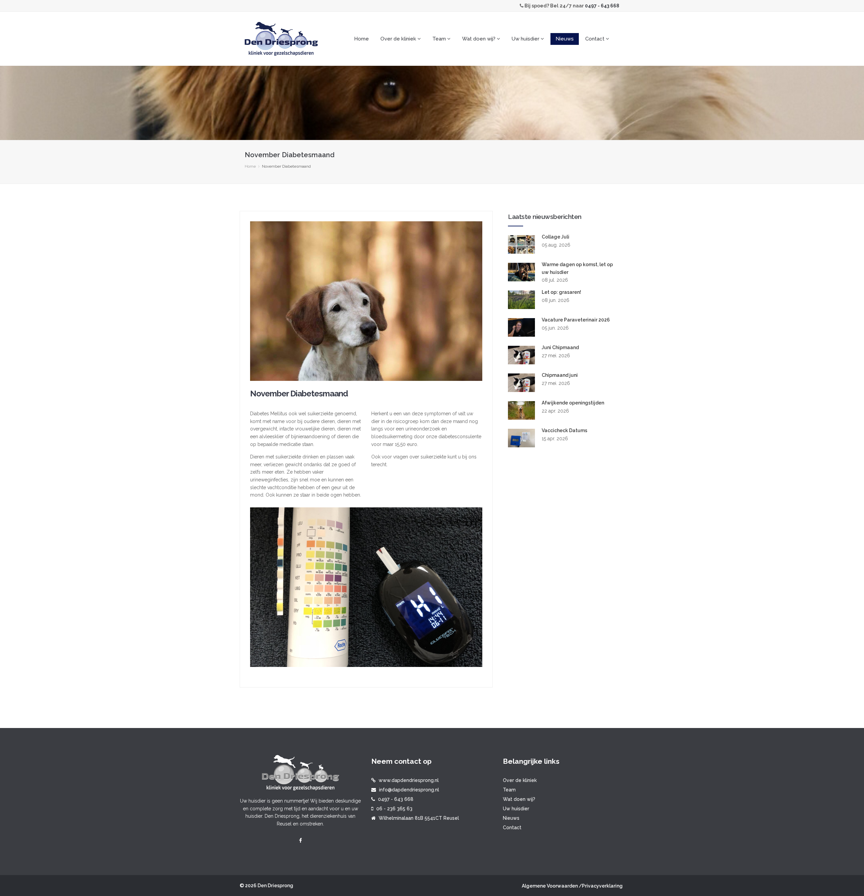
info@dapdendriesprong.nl (409, 789)
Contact (512, 827)
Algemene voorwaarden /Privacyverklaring (572, 886)
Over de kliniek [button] (398, 39)
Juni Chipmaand (560, 347)
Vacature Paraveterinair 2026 (576, 320)
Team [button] (439, 39)
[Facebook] (300, 840)
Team (509, 789)
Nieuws (565, 39)
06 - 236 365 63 (394, 808)
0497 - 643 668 (602, 5)
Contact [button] (595, 39)
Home (361, 39)
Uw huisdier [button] (526, 39)
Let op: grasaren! (561, 292)
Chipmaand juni (560, 375)
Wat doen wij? (519, 799)
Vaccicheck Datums (564, 430)
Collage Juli (555, 237)
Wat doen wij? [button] (479, 39)
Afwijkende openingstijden (573, 402)
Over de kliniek (520, 780)
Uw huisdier (516, 808)
